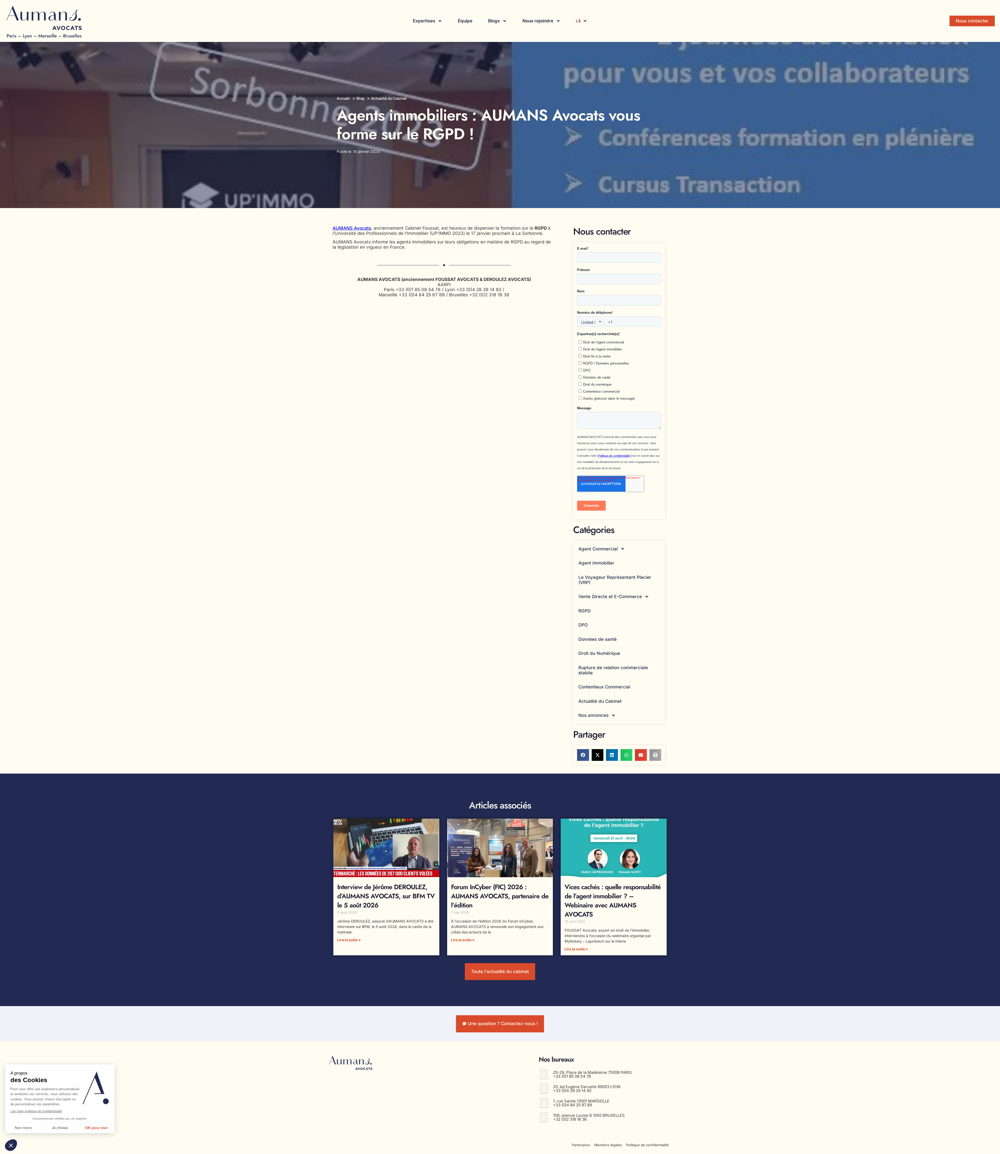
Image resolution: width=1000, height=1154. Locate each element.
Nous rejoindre (537, 20)
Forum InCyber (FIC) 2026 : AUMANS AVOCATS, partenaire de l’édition (499, 896)
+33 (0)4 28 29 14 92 (572, 1090)
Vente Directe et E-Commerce (610, 596)
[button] (583, 755)
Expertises (424, 20)
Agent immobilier (596, 563)
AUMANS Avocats (352, 228)
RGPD (584, 610)
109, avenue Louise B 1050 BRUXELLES (589, 1115)
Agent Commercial (598, 548)
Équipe (465, 20)
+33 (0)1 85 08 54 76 (572, 1076)
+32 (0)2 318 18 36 (570, 1119)
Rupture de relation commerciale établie (613, 670)
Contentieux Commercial (604, 686)
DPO (583, 625)
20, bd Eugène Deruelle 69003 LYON (586, 1086)
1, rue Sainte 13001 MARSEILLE (581, 1101)
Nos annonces (593, 715)
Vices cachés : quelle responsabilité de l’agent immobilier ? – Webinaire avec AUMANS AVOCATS (613, 900)
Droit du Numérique (599, 653)
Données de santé (597, 639)
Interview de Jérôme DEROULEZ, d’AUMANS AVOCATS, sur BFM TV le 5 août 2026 (386, 896)
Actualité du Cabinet (600, 701)
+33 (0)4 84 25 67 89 (572, 1104)
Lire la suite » (349, 940)
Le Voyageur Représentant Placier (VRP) (614, 580)
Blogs (494, 20)
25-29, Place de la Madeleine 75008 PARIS (592, 1072)
